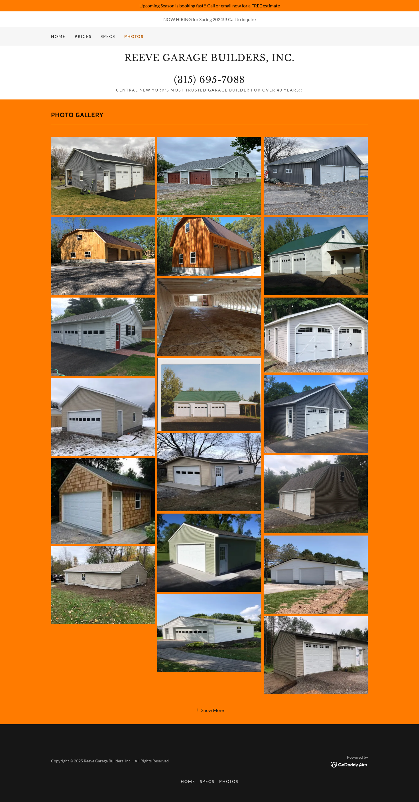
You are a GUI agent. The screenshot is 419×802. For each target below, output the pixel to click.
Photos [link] (134, 36)
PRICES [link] (83, 36)
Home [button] (188, 781)
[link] (209, 81)
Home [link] (58, 36)
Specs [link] (108, 36)
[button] (210, 710)
